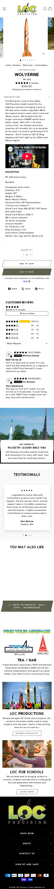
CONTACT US (27, 853)
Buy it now (27, 272)
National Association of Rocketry (28, 666)
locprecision (27, 70)
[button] (22, 83)
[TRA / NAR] (27, 642)
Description (12, 97)
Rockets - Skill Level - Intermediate (30, 65)
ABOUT (27, 843)
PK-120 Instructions (15, 177)
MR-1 (8, 217)
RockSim (9, 182)
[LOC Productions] (27, 695)
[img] (20, 352)
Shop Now (27, 833)
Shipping (16, 89)
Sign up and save (27, 864)
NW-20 (27, 208)
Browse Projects (27, 733)
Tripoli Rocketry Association (17, 664)
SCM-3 (29, 214)
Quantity (27, 250)
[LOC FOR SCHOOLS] (27, 754)
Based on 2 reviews (15, 309)
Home (8, 65)
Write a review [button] (27, 313)
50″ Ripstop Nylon (31, 202)
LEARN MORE (27, 792)
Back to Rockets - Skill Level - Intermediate (28, 606)
